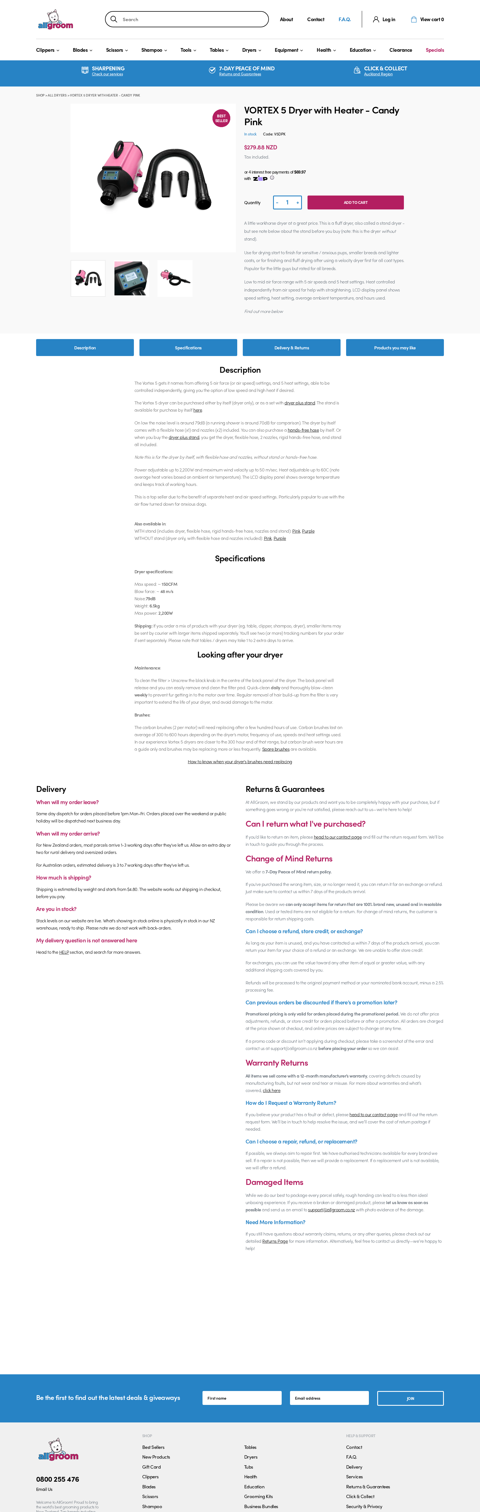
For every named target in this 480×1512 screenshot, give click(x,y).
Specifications (188, 347)
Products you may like (395, 347)
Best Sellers (153, 1447)
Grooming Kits (258, 1496)
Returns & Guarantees (368, 1486)
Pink (296, 531)
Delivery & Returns (291, 347)
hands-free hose (303, 430)
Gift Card (151, 1466)
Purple (308, 531)
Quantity (252, 202)
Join (410, 1398)
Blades (80, 49)
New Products (156, 1456)
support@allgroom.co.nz (331, 1209)
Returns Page (275, 1241)
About (286, 19)
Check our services (107, 73)
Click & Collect (360, 1496)
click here (271, 1090)
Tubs (248, 1466)
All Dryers (57, 95)
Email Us (44, 1489)
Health (324, 49)
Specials (435, 49)
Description (85, 347)
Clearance (400, 49)
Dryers (249, 49)
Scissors (114, 49)
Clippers (45, 49)
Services (354, 1476)
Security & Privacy (364, 1506)
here (197, 410)
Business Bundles (261, 1506)
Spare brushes (275, 749)
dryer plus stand (299, 402)
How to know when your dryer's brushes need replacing (240, 761)
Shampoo (151, 49)
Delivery (354, 1466)
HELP (64, 952)
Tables (217, 49)
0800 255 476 (57, 1478)
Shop (40, 95)
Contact (315, 19)
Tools (186, 49)
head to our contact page (338, 837)
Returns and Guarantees (240, 73)
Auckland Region (378, 73)
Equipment (286, 49)
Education (360, 49)
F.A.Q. (345, 19)
